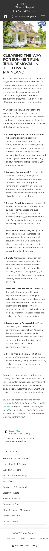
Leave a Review (10, 521)
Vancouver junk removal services (19, 440)
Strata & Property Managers (16, 510)
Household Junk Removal (15, 464)
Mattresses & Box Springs (15, 475)
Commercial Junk (11, 504)
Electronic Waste (11, 493)
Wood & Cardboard (12, 470)
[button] (43, 17)
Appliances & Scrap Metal (15, 487)
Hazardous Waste (11, 498)
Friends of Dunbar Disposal (15, 458)
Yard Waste (8, 481)
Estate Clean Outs (11, 516)
